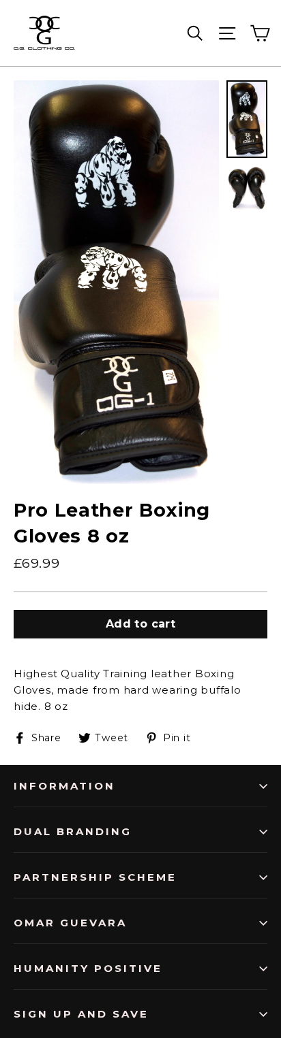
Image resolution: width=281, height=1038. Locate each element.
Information (64, 785)
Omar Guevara (70, 922)
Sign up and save (81, 1013)
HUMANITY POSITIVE (88, 968)
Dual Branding (73, 831)
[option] (116, 282)
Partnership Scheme (95, 877)
